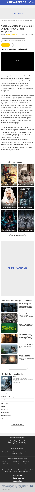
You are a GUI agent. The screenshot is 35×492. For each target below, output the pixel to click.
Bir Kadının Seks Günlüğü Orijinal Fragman (26, 184)
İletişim (15, 469)
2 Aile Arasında (5, 400)
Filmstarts (14, 461)
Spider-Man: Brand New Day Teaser (9, 184)
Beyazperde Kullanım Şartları (25, 469)
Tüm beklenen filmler (17, 424)
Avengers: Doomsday (6, 393)
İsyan (14, 376)
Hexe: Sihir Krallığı (6, 415)
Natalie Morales (23, 78)
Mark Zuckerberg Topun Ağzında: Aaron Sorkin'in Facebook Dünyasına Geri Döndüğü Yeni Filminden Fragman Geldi (25, 306)
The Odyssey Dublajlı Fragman (26, 230)
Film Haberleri (18, 20)
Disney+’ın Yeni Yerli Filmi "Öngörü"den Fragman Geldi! (26, 346)
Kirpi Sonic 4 (4, 403)
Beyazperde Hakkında (7, 469)
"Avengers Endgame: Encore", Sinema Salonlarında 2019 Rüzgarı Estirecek (26, 316)
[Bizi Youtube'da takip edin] (10, 442)
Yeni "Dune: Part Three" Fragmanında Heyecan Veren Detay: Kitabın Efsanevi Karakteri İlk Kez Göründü (26, 336)
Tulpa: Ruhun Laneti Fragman (9, 230)
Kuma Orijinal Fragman (9, 207)
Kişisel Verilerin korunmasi (11, 471)
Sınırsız (3, 406)
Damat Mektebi (5, 412)
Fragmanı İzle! (16, 382)
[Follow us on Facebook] (15, 442)
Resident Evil (4, 409)
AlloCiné (4, 461)
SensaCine (26, 461)
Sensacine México (23, 464)
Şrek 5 (2, 418)
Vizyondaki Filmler (11, 20)
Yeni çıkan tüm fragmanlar (17, 235)
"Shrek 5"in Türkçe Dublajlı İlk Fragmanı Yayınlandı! (26, 325)
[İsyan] (6, 383)
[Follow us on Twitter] (20, 442)
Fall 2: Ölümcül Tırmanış (7, 397)
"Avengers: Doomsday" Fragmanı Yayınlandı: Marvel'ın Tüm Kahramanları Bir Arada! (26, 357)
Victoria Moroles (19, 88)
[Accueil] (16, 2)
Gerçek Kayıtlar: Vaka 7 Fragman (26, 207)
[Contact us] (24, 442)
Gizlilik (20, 471)
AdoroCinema (7, 464)
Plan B (26, 76)
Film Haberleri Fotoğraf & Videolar (17, 368)
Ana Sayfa (4, 20)
